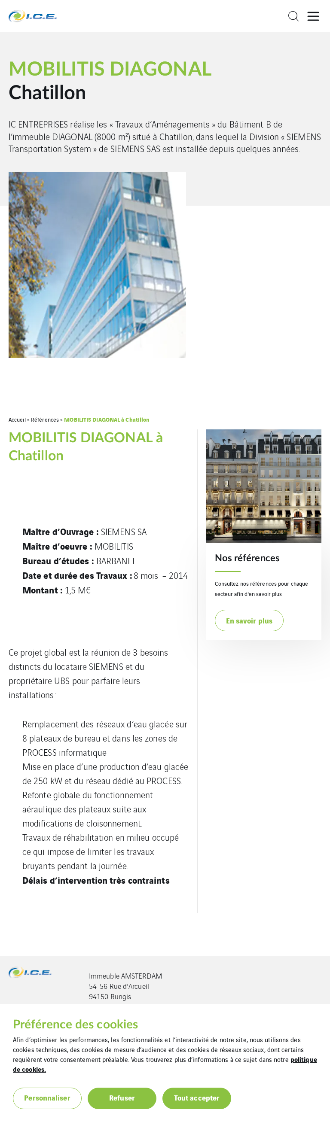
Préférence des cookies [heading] (75, 1025)
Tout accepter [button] (197, 1097)
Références (45, 419)
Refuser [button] (122, 1097)
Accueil (17, 419)
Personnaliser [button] (47, 1097)
